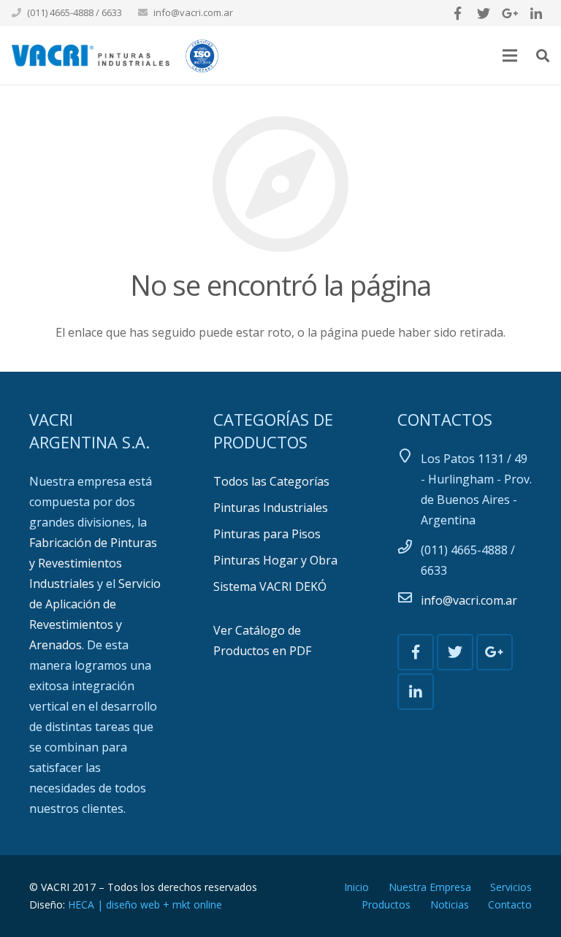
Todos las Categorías (271, 481)
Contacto (510, 904)
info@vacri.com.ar (193, 12)
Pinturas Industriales (270, 508)
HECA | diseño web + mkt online (145, 904)
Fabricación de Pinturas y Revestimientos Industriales (93, 563)
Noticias (449, 904)
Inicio (356, 887)
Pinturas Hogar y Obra (275, 560)
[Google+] (510, 13)
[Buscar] (543, 55)
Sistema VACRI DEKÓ (270, 586)
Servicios (511, 887)
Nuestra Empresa (430, 887)
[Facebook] (457, 13)
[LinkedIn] (536, 13)
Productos (386, 904)
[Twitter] (483, 13)
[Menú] (510, 55)
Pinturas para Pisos (267, 534)
